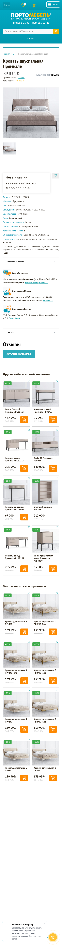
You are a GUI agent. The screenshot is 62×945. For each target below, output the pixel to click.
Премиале (19, 80)
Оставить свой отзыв (18, 354)
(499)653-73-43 (21, 22)
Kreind (21, 77)
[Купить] (24, 419)
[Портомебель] (31, 16)
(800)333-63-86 (40, 22)
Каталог (31, 38)
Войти (7, 5)
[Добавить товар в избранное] (55, 175)
